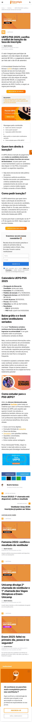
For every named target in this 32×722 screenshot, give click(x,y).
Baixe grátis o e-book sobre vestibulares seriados (15, 137)
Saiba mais (10, 117)
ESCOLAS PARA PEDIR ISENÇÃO (16, 228)
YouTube (14, 404)
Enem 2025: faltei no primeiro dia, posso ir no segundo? (15, 639)
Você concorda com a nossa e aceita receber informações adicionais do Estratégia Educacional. (17, 270)
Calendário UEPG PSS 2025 (13, 132)
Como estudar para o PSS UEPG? (14, 140)
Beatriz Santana (8, 46)
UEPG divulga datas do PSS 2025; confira (15, 99)
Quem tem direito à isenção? (13, 127)
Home (3, 8)
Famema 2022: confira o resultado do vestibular (16, 543)
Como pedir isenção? (11, 130)
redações (22, 429)
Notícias (9, 8)
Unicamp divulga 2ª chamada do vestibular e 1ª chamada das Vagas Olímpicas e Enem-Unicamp (16, 591)
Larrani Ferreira (8, 646)
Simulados (7, 433)
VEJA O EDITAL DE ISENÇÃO (16, 91)
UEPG (9, 69)
